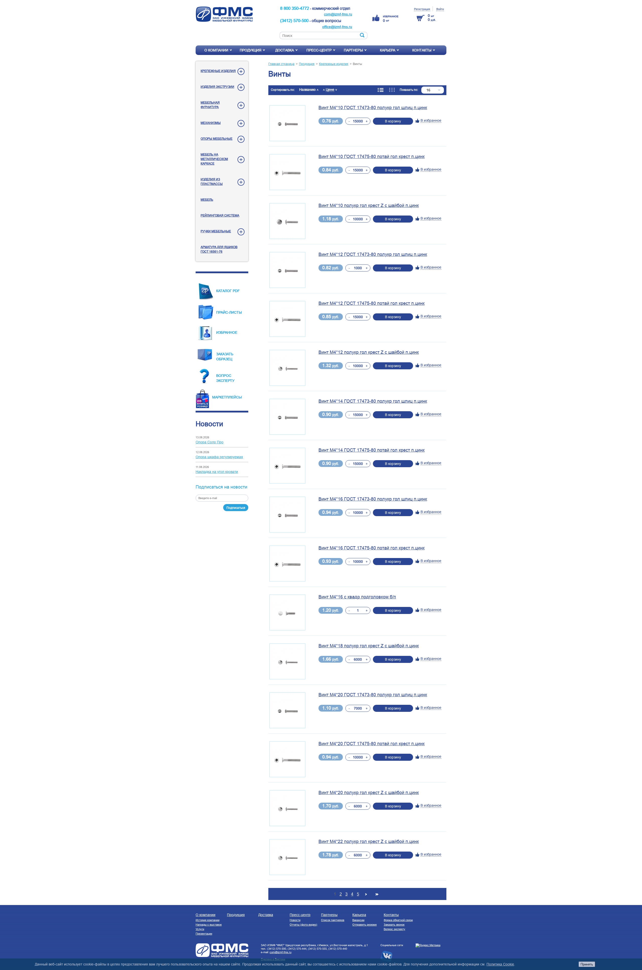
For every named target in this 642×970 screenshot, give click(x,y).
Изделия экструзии (217, 87)
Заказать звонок (394, 924)
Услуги (200, 929)
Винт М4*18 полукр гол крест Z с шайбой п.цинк (368, 645)
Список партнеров (332, 920)
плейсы (234, 396)
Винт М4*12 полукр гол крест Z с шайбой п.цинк (368, 352)
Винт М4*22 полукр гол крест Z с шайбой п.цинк (368, 841)
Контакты (421, 50)
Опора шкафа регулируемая (219, 457)
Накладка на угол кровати (217, 472)
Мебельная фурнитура (210, 105)
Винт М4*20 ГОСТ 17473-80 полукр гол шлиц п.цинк (372, 694)
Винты (357, 64)
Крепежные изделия (218, 71)
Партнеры (353, 50)
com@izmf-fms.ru (338, 14)
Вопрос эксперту (394, 929)
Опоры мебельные (216, 139)
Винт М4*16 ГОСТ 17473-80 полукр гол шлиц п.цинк (372, 499)
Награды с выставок (209, 924)
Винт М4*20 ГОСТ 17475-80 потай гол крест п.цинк (371, 743)
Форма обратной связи (398, 920)
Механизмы (211, 123)
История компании (207, 920)
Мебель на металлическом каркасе (214, 159)
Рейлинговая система (220, 215)
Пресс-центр (319, 50)
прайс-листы (229, 312)
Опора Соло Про (209, 442)
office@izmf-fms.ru (337, 27)
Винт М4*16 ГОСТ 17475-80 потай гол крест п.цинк (371, 547)
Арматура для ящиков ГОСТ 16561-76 (219, 249)
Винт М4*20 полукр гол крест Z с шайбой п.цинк (368, 792)
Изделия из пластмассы (212, 181)
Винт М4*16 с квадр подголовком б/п (357, 596)
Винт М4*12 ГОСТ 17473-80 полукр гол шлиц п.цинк (372, 254)
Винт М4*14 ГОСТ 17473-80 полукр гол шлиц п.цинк (372, 401)
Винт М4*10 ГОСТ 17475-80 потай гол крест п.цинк (371, 156)
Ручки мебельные (216, 231)
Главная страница (281, 64)
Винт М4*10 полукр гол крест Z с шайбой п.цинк (368, 205)
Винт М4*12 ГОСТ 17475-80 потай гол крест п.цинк (371, 303)
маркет (219, 397)
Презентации (204, 933)
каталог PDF (228, 291)
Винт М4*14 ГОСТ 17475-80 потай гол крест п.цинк (371, 450)
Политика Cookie (500, 964)
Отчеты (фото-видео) (303, 924)
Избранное (226, 332)
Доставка (284, 50)
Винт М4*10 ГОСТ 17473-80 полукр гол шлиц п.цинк (372, 107)
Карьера (387, 50)
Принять (587, 964)
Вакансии (358, 920)
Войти (440, 9)
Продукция (250, 50)
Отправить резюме (364, 924)
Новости (295, 920)
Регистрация (422, 9)
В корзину (393, 121)
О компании (216, 50)
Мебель (207, 199)
